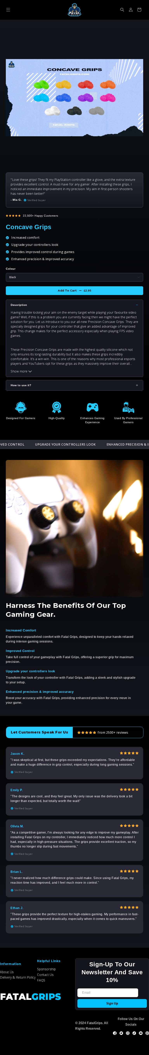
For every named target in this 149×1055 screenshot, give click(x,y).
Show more (19, 371)
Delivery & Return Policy (18, 977)
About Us (7, 972)
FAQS (41, 980)
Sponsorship (46, 969)
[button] (8, 9)
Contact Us (45, 975)
